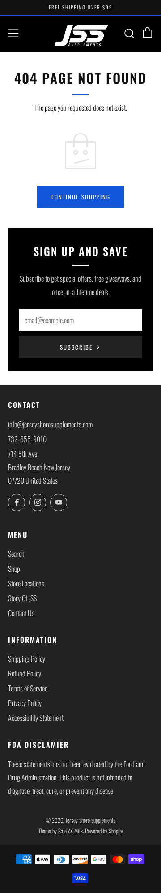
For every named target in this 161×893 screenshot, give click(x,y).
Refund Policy (24, 673)
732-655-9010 (27, 438)
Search (16, 553)
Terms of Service (27, 688)
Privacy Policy (25, 703)
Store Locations (26, 583)
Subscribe (76, 346)
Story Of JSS (22, 598)
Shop (14, 568)
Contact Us (21, 612)
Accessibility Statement (36, 717)
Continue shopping (80, 196)
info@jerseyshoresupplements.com (50, 424)
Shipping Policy (26, 658)
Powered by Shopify (104, 831)
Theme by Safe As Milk (60, 831)
